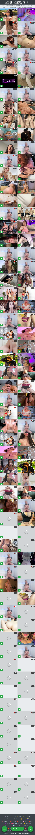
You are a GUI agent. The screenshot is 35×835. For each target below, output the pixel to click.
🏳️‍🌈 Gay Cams (27, 823)
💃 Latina (19, 816)
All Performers (25, 833)
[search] (30, 829)
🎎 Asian (7, 816)
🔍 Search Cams (26, 830)
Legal (30, 833)
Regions (12, 833)
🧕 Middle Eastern (8, 819)
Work (16, 833)
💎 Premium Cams (17, 826)
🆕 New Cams (18, 823)
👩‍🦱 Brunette (5, 821)
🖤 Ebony (13, 816)
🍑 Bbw (19, 821)
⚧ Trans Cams (7, 826)
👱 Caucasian (26, 816)
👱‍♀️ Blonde (29, 819)
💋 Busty (31, 821)
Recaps (19, 833)
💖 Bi (12, 823)
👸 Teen (23, 819)
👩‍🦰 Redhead (13, 821)
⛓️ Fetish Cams (27, 826)
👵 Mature (16, 819)
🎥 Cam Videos (9, 830)
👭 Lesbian (7, 823)
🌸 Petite (24, 821)
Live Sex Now (17, 829)
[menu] (4, 829)
